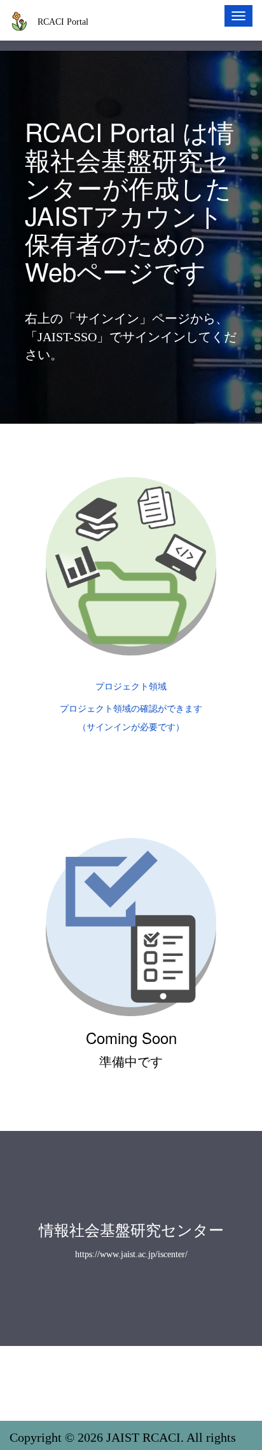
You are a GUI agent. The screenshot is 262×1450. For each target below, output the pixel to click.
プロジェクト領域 (131, 686)
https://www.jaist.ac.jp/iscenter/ (131, 1254)
